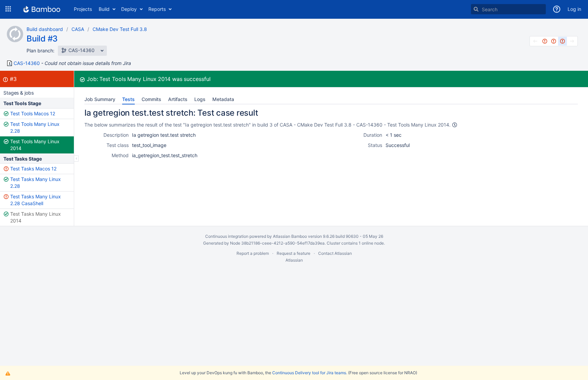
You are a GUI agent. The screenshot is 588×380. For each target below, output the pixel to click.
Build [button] (104, 9)
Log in (574, 9)
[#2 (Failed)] (553, 41)
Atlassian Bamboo (290, 236)
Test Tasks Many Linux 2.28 (35, 182)
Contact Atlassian (335, 253)
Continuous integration (226, 236)
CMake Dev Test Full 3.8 (120, 29)
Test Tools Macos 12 (32, 113)
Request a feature (293, 253)
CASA (77, 29)
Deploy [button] (129, 9)
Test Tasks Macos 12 (33, 168)
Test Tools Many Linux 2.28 (35, 127)
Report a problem (252, 253)
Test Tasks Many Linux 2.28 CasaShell (35, 200)
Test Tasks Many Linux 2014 (35, 217)
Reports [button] (157, 9)
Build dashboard (45, 29)
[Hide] (76, 158)
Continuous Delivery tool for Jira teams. (309, 372)
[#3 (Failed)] (562, 41)
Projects (83, 9)
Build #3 (42, 39)
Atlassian (294, 260)
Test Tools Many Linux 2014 (35, 144)
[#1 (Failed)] (544, 41)
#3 (13, 79)
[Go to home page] (42, 9)
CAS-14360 (27, 63)
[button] (8, 9)
